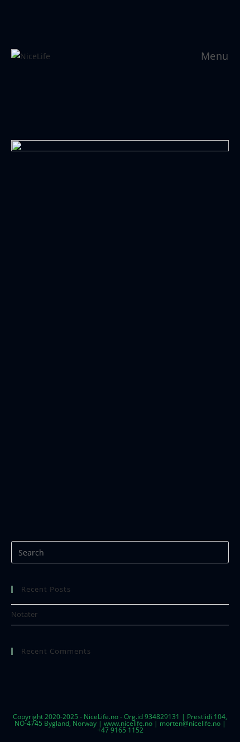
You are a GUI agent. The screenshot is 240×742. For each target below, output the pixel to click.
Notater (24, 614)
